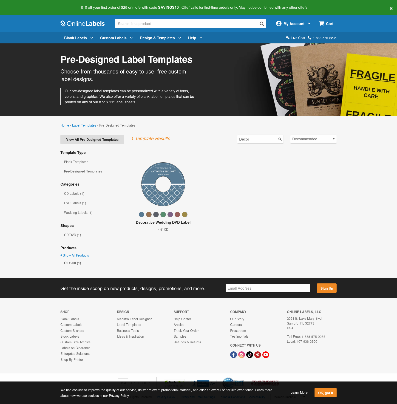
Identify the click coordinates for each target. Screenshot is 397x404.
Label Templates (84, 125)
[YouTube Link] (265, 354)
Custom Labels (113, 37)
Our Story (237, 318)
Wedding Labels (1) (78, 212)
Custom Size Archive (75, 342)
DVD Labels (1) (75, 203)
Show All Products (75, 255)
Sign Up (326, 288)
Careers (236, 324)
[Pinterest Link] (258, 354)
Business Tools (128, 330)
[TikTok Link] (250, 354)
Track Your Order (186, 330)
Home (64, 125)
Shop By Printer (71, 359)
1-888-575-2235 (325, 37)
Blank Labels (75, 37)
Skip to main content (16, 4)
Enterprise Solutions (75, 353)
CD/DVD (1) (72, 234)
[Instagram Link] (242, 354)
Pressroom (238, 330)
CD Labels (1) (74, 193)
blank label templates (158, 96)
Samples (180, 336)
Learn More (299, 392)
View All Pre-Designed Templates (92, 139)
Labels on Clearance (75, 347)
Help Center (182, 318)
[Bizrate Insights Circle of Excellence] (242, 377)
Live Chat (298, 38)
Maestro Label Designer (134, 318)
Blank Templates (76, 161)
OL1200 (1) (72, 262)
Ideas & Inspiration (130, 336)
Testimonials (239, 336)
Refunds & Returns (187, 342)
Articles (179, 324)
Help (192, 37)
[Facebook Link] (234, 354)
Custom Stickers (72, 330)
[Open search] (262, 24)
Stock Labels (69, 336)
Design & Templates (157, 37)
